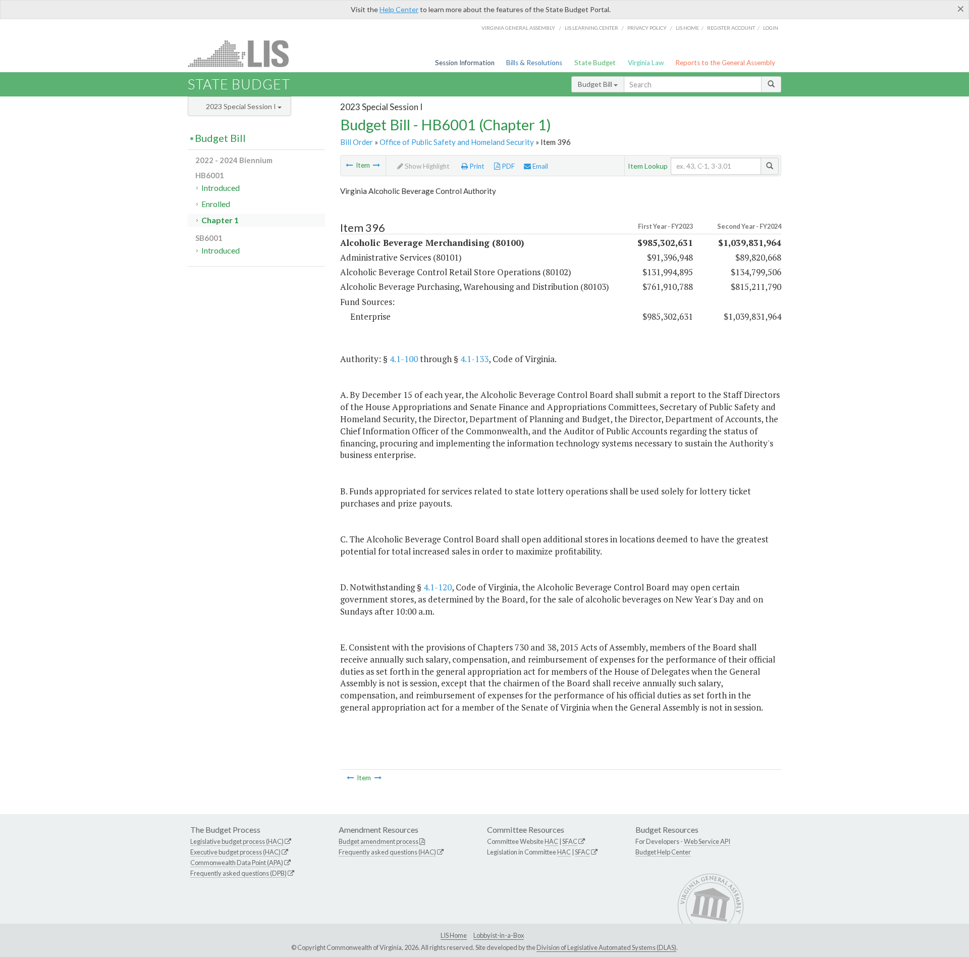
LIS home (687, 28)
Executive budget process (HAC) (235, 852)
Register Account (731, 28)
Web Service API (707, 841)
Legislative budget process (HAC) (237, 841)
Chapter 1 (220, 220)
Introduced (220, 187)
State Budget (595, 63)
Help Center (399, 9)
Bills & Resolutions (534, 63)
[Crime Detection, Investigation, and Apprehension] (349, 165)
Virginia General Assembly (518, 28)
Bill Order (356, 141)
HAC (551, 841)
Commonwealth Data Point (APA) (236, 863)
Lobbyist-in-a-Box (498, 935)
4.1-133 (474, 359)
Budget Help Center (663, 852)
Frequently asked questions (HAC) (387, 852)
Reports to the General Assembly (725, 63)
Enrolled (215, 204)
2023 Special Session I (242, 106)
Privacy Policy (647, 28)
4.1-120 (437, 587)
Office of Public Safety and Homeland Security (457, 141)
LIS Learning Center (591, 28)
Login (770, 28)
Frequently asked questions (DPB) (238, 873)
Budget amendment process (378, 841)
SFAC (569, 841)
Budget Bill (596, 84)
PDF (507, 166)
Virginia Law (646, 63)
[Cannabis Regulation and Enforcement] (376, 165)
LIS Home (454, 935)
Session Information (465, 63)
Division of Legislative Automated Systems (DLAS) (606, 947)
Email (539, 166)
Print (476, 166)
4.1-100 (404, 359)
